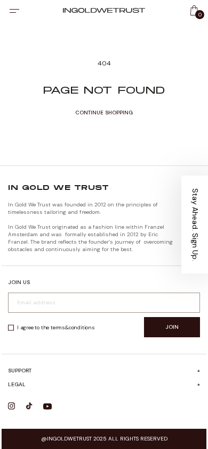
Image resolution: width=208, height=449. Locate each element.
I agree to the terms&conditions (56, 327)
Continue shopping (104, 112)
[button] (194, 224)
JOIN (172, 326)
